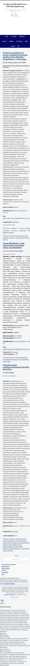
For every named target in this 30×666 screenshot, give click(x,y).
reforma (5, 240)
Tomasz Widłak (25, 548)
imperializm (21, 236)
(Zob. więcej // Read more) (9, 594)
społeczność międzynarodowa (11, 548)
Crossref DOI (5, 572)
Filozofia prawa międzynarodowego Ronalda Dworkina (16, 367)
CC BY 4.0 (4, 570)
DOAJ (3, 574)
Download (15, 222)
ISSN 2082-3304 (5, 566)
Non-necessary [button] (4, 649)
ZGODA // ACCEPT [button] (15, 597)
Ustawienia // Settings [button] (21, 594)
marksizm (12, 238)
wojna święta (6, 361)
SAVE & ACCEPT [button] (4, 665)
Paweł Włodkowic (22, 357)
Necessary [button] (3, 633)
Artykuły (12, 236)
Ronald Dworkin (18, 547)
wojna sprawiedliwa (23, 359)
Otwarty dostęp (6, 568)
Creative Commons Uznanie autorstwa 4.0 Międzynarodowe (16, 230)
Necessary (5, 635)
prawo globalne (12, 545)
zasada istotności (8, 550)
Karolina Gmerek (10, 583)
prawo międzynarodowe (22, 238)
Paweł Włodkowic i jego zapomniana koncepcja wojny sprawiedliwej (13, 245)
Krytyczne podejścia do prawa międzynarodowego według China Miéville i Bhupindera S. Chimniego (15, 55)
